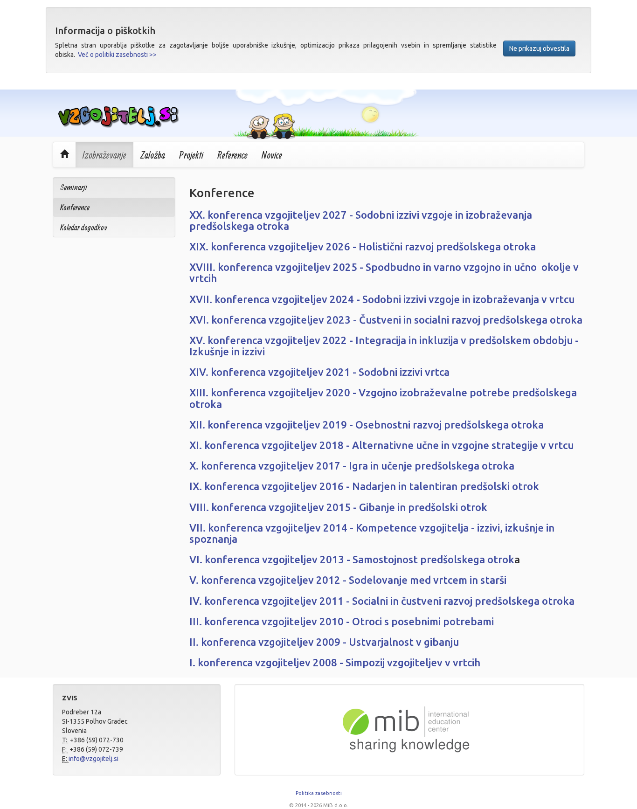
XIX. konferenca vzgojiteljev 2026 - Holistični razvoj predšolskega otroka (362, 246)
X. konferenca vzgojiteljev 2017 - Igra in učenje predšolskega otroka (351, 465)
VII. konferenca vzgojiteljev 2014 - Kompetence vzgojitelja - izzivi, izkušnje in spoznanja (371, 533)
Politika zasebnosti (319, 793)
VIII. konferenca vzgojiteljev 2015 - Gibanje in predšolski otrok (338, 507)
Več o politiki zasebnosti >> (117, 54)
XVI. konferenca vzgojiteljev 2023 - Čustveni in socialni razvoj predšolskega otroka (385, 319)
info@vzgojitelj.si (93, 758)
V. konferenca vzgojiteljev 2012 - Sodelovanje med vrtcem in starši (347, 580)
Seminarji (73, 187)
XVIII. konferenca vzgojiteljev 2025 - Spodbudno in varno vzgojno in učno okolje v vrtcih (384, 272)
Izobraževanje (104, 154)
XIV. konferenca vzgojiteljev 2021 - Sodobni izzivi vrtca (319, 372)
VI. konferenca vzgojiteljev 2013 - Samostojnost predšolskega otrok (351, 559)
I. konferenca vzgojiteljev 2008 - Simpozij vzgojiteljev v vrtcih (334, 662)
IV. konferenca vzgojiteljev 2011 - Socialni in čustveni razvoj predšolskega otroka (382, 601)
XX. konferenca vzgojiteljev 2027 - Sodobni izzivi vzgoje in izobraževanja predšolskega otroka (360, 220)
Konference (75, 207)
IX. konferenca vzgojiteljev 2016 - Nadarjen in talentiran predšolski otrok (364, 486)
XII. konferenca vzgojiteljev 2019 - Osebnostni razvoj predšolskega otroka (366, 424)
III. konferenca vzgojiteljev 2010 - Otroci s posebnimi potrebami (341, 621)
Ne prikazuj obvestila (539, 48)
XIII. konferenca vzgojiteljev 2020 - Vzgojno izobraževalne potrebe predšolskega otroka (383, 398)
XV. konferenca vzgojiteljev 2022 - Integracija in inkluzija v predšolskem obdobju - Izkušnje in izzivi (384, 345)
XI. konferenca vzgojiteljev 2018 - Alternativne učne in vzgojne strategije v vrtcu (381, 445)
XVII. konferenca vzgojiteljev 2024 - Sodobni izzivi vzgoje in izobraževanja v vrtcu (382, 299)
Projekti (191, 154)
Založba (152, 154)
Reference (232, 154)
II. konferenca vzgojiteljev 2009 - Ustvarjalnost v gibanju (324, 642)
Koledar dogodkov (83, 227)
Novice (272, 154)
